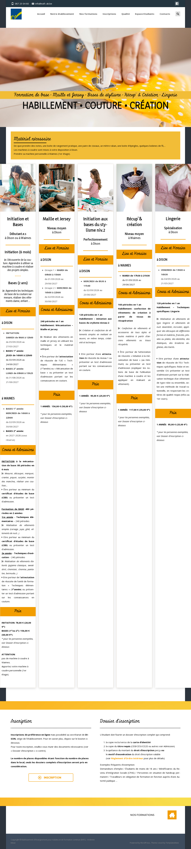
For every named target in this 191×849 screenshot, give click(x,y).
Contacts (165, 13)
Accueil (41, 13)
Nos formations (88, 13)
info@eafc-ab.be (43, 3)
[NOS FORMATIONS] (172, 814)
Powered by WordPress (140, 843)
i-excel (160, 843)
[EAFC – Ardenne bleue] (14, 13)
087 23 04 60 (22, 3)
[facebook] (177, 5)
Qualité (125, 13)
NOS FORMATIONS (142, 814)
